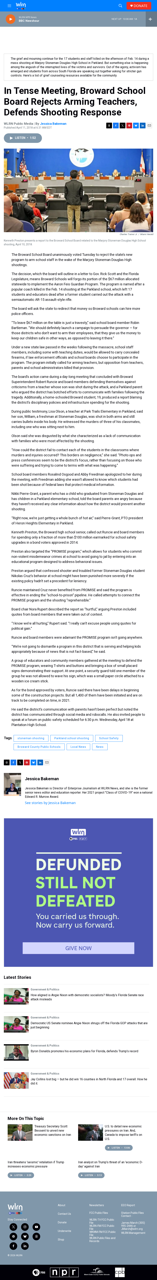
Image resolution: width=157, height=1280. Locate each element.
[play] (10, 19)
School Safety (109, 738)
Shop (61, 1239)
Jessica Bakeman (53, 124)
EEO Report (128, 1205)
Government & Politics (45, 989)
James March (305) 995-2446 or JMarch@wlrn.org (133, 1225)
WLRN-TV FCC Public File (101, 1221)
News (100, 746)
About (61, 1205)
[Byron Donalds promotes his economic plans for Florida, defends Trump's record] (16, 1052)
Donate (62, 1222)
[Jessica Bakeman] (12, 784)
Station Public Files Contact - (132, 1214)
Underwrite (64, 1231)
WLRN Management (133, 1233)
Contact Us (64, 1213)
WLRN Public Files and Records (102, 1240)
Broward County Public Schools (39, 746)
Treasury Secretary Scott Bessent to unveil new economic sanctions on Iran (52, 1131)
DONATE (140, 6)
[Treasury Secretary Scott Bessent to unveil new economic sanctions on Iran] (20, 1132)
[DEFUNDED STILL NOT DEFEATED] (78, 892)
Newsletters (96, 1205)
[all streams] (151, 19)
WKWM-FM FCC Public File (102, 1234)
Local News (78, 746)
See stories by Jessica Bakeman (50, 802)
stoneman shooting (31, 738)
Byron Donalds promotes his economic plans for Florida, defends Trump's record (84, 1051)
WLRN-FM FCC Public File (101, 1227)
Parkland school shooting (71, 738)
